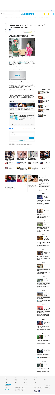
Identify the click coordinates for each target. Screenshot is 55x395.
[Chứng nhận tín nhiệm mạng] (37, 391)
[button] (5, 23)
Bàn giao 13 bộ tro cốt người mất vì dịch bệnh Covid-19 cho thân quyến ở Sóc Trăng (26, 116)
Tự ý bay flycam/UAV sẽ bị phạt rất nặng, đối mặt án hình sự (43, 231)
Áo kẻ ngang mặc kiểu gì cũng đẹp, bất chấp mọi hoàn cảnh (43, 369)
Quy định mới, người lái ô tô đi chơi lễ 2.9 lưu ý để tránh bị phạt (47, 350)
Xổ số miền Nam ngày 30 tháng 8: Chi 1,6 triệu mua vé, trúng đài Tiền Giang (43, 243)
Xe (40, 17)
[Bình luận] (5, 29)
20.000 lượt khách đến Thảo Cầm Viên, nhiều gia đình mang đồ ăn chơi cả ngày (43, 245)
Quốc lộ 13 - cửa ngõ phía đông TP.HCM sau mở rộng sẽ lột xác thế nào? (47, 223)
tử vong (22, 144)
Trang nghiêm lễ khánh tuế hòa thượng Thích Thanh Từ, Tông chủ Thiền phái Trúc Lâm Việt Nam (47, 238)
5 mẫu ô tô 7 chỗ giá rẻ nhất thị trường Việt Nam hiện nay (43, 357)
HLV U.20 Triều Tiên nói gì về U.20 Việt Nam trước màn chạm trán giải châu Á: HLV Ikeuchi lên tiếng (47, 308)
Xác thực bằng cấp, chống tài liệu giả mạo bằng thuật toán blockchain (43, 298)
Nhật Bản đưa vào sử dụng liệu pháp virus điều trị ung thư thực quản (47, 322)
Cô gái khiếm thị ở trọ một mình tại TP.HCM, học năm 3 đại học (43, 301)
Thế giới (12, 17)
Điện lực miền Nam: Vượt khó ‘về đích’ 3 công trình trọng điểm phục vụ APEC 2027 (43, 228)
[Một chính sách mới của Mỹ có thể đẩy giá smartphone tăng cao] (40, 337)
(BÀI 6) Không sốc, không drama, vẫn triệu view (43, 287)
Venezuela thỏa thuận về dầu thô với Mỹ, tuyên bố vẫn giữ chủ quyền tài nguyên (43, 217)
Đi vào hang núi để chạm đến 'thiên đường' (43, 256)
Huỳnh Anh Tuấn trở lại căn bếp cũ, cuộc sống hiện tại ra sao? (47, 265)
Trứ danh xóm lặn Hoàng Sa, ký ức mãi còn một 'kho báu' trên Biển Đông (47, 196)
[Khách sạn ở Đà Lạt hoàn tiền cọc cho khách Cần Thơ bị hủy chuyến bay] (40, 253)
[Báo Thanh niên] (8, 385)
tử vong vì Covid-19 (18, 144)
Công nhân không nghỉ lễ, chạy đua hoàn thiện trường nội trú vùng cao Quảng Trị (46, 294)
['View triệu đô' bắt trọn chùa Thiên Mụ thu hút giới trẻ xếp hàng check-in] (40, 280)
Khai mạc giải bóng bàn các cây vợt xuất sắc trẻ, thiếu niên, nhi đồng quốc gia (43, 312)
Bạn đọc (45, 377)
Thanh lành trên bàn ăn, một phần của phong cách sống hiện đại (43, 371)
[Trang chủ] (5, 17)
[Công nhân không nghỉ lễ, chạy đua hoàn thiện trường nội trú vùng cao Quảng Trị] (40, 294)
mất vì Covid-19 (13, 144)
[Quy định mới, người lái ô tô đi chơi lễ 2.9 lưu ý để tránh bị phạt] (40, 351)
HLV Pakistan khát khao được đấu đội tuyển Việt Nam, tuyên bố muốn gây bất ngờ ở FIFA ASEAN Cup (43, 315)
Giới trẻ (23, 17)
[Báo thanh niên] (27, 14)
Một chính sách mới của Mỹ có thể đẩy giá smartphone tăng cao (47, 336)
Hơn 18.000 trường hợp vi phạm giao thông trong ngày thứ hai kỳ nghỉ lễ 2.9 (43, 203)
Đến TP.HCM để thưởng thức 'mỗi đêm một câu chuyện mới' (43, 259)
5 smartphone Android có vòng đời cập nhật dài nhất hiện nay (43, 343)
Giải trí (32, 17)
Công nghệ (38, 17)
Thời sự (10, 17)
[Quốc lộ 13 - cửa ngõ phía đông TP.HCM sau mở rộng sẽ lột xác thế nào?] (40, 224)
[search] (8, 14)
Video (41, 17)
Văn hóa (30, 17)
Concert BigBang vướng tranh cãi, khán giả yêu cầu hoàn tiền (43, 270)
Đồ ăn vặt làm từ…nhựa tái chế (41, 214)
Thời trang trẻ (48, 17)
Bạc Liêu (25, 144)
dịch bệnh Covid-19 (22, 62)
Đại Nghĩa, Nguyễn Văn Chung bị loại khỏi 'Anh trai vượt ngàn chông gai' (43, 273)
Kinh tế (15, 17)
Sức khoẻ (16, 379)
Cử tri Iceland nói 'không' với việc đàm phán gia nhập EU (47, 210)
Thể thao (35, 17)
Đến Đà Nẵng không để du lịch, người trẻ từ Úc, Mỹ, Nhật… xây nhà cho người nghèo (43, 284)
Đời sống (17, 17)
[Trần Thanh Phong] (10, 30)
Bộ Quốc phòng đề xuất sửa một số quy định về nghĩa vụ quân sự (43, 201)
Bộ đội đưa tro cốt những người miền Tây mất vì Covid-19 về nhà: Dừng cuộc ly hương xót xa (22, 125)
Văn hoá (25, 379)
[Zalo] (53, 10)
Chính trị (7, 17)
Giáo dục (25, 17)
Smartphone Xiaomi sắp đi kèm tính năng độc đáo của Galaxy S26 (43, 341)
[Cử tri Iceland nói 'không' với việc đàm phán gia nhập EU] (40, 211)
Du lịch (28, 17)
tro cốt (30, 144)
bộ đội (10, 144)
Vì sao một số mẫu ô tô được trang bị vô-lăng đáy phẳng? (43, 355)
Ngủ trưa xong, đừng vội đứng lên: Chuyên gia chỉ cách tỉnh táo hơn (43, 329)
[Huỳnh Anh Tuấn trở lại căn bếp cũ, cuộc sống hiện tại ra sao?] (40, 266)
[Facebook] (51, 10)
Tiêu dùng (44, 17)
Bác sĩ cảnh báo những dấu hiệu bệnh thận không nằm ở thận (43, 327)
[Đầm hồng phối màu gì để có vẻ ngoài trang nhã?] (40, 365)
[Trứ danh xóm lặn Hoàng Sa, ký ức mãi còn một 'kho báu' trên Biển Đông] (40, 197)
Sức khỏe (20, 17)
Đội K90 (28, 144)
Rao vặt (45, 379)
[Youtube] (50, 10)
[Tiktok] (52, 10)
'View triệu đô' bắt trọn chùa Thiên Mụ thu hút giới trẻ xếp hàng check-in (47, 279)
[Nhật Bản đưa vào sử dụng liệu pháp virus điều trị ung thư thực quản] (40, 323)
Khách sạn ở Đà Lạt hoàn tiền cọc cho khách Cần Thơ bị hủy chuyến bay (47, 252)
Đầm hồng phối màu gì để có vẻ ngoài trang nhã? (47, 364)
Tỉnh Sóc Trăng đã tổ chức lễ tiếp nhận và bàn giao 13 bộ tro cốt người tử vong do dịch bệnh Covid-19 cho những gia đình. (26, 118)
